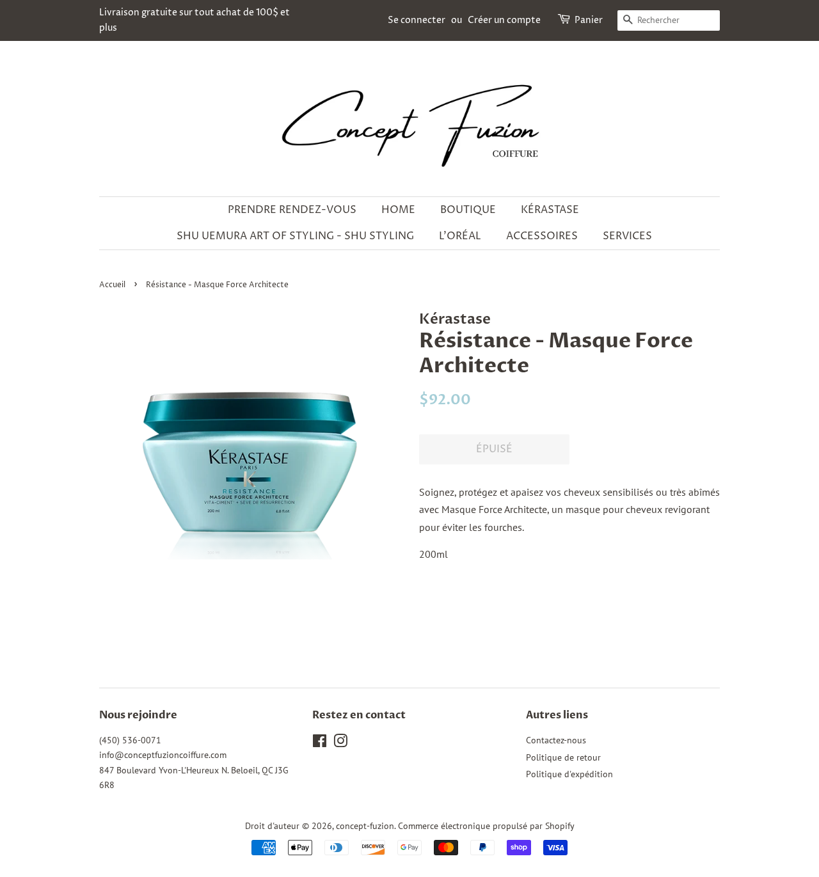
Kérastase (550, 210)
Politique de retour (563, 757)
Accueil (112, 285)
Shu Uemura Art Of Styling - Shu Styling (295, 236)
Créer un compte (504, 20)
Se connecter (416, 20)
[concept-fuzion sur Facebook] (319, 743)
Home (398, 210)
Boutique (468, 210)
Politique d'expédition (569, 774)
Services (627, 236)
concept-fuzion (365, 826)
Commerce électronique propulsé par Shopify (486, 826)
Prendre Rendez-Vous (292, 210)
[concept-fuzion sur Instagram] (340, 743)
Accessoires (542, 236)
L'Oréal (460, 236)
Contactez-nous (556, 740)
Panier (589, 20)
